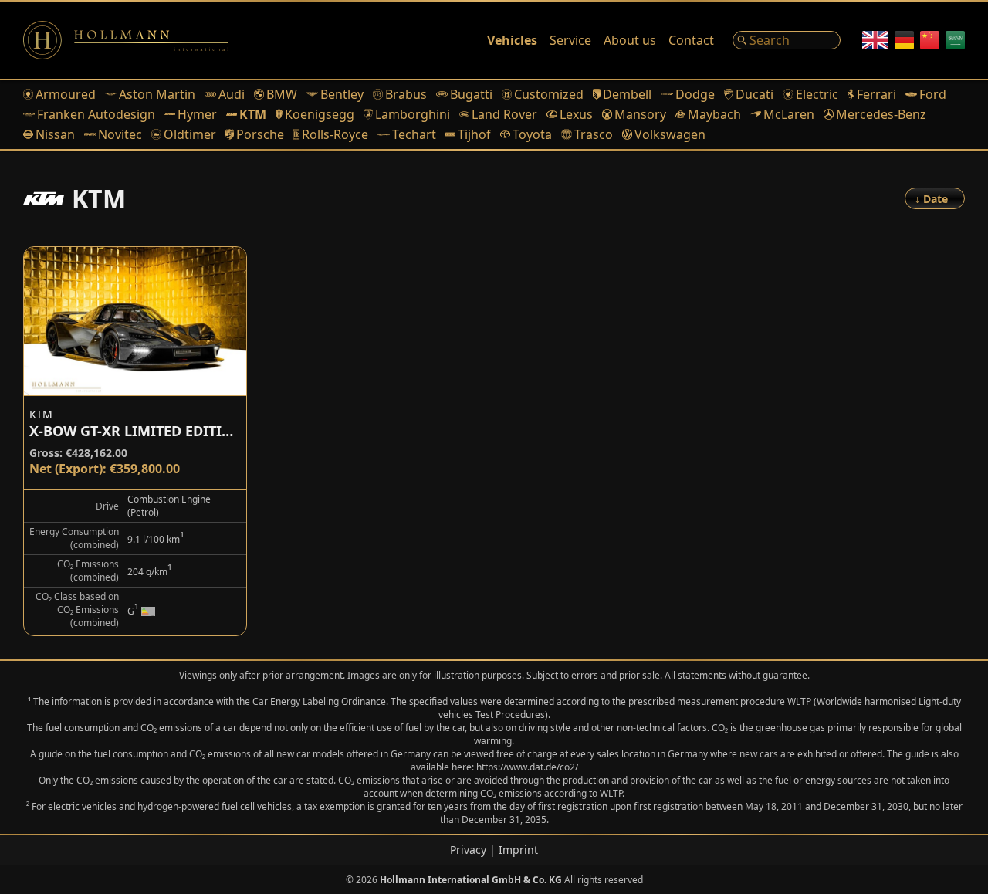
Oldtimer (190, 134)
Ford (932, 94)
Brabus (406, 94)
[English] (875, 40)
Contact (691, 40)
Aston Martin (157, 94)
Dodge (695, 94)
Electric (816, 94)
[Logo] (125, 40)
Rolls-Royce (335, 134)
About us (630, 40)
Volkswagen (669, 134)
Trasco (593, 134)
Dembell (627, 94)
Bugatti (471, 94)
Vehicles (512, 40)
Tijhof (474, 134)
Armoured (66, 94)
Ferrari (876, 94)
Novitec (120, 134)
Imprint (518, 849)
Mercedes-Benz (881, 114)
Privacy (468, 849)
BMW (281, 94)
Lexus (576, 114)
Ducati (754, 94)
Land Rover (504, 114)
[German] (904, 40)
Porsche (259, 134)
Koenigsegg (319, 114)
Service (570, 40)
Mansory (640, 114)
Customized (549, 94)
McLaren (788, 114)
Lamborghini (412, 114)
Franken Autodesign (96, 114)
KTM (252, 114)
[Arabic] (955, 40)
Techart (414, 134)
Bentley (342, 94)
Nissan (55, 134)
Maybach (714, 114)
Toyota (532, 134)
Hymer (197, 114)
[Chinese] (929, 40)
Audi (231, 94)
